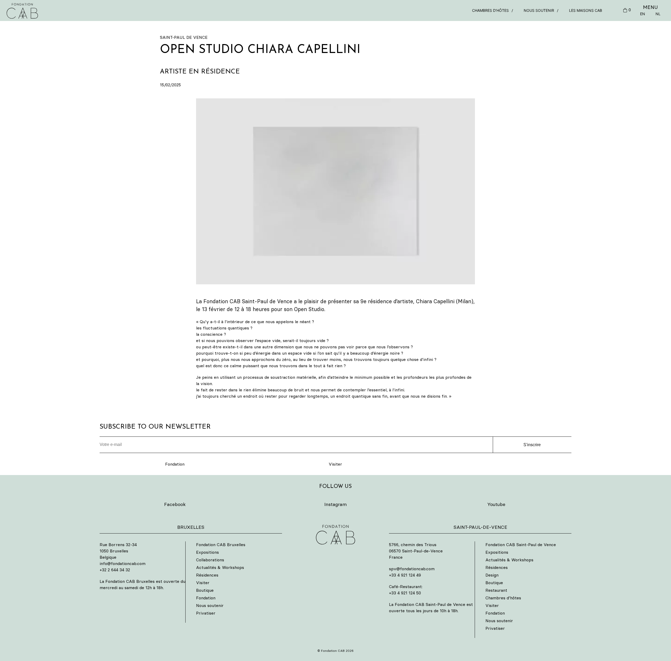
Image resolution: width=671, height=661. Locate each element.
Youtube (496, 504)
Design (492, 575)
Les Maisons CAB (585, 10)
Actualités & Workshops (220, 567)
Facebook (175, 504)
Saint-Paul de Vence (184, 37)
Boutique (205, 590)
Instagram (335, 504)
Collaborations (210, 559)
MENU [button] (650, 7)
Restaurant (496, 590)
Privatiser (205, 613)
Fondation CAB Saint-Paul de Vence (520, 544)
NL (658, 14)
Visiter (335, 464)
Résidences (207, 575)
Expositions (207, 552)
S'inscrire (532, 445)
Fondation (175, 464)
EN (642, 14)
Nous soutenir (539, 10)
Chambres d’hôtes (490, 10)
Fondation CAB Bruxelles (220, 544)
